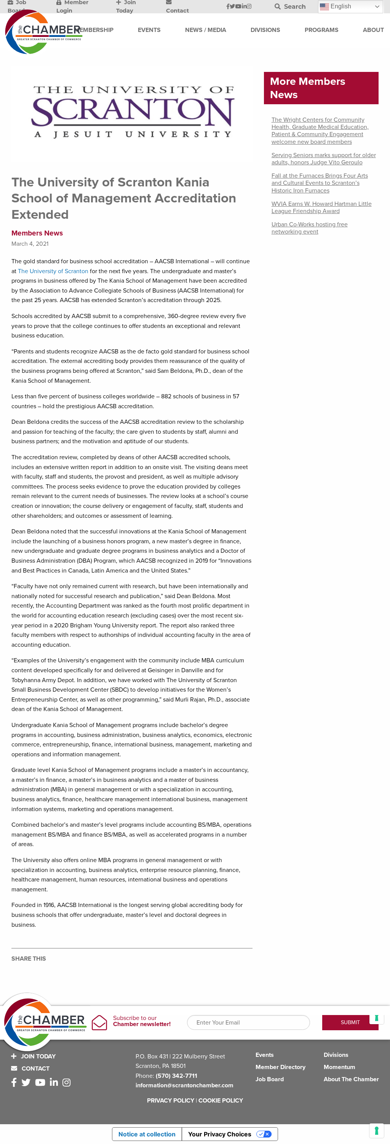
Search (294, 6)
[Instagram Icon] (249, 7)
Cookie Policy (220, 1100)
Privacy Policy (170, 1100)
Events (265, 1055)
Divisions (336, 1055)
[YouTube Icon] (238, 7)
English (340, 6)
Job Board (270, 1079)
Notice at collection (147, 1134)
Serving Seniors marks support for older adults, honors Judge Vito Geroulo (324, 158)
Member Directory (280, 1067)
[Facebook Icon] (228, 7)
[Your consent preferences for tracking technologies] (376, 1130)
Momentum (339, 1067)
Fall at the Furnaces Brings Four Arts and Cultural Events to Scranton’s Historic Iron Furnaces (320, 183)
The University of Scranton (53, 271)
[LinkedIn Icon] (244, 7)
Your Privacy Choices (219, 1134)
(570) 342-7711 (176, 1076)
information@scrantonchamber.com (184, 1085)
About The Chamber (351, 1079)
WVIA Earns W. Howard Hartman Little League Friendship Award (322, 207)
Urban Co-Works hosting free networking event (310, 228)
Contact (35, 1068)
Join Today (37, 1056)
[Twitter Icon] (232, 7)
